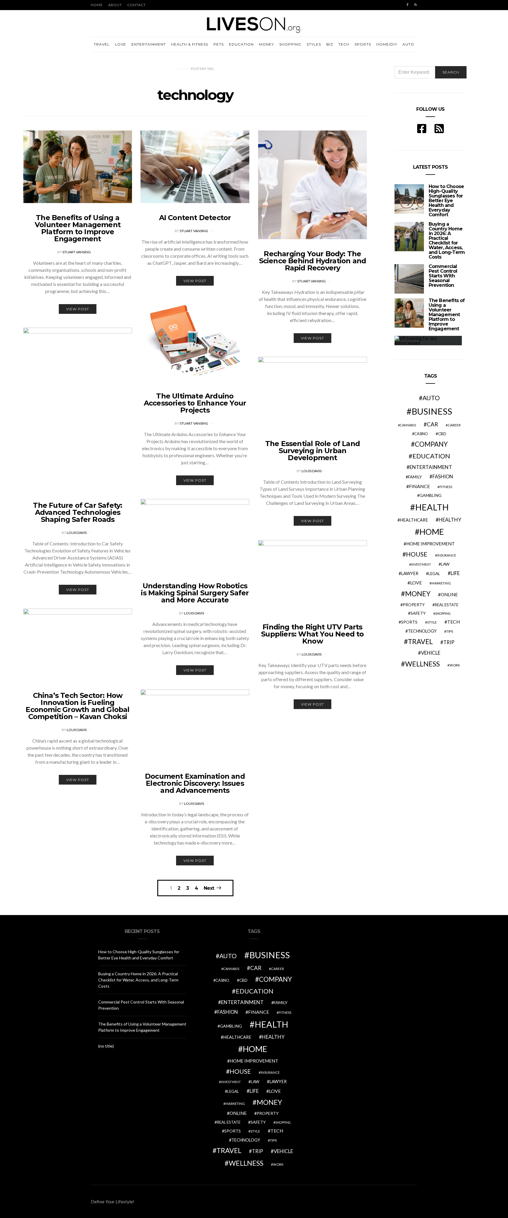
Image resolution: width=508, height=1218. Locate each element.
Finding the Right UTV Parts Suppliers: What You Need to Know (312, 634)
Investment (421, 564)
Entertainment (148, 44)
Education (241, 44)
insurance (446, 555)
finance (419, 486)
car (432, 424)
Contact (136, 5)
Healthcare (414, 519)
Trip (448, 642)
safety (418, 613)
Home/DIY (386, 44)
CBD (442, 433)
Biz (329, 44)
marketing (441, 583)
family (415, 476)
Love (120, 44)
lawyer (409, 573)
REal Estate (446, 604)
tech (453, 621)
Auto (408, 44)
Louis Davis (77, 532)
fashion (442, 477)
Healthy (450, 520)
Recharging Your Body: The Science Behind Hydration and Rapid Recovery (312, 260)
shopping (443, 613)
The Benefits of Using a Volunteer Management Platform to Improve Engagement (78, 228)
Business (432, 411)
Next (209, 888)
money (417, 593)
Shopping (290, 44)
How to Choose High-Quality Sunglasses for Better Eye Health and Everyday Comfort (446, 200)
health (432, 507)
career (454, 425)
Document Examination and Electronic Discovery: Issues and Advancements (195, 783)
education (431, 456)
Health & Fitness (189, 44)
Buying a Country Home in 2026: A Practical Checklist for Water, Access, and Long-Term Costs (447, 240)
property (414, 604)
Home (97, 5)
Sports (363, 44)
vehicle (430, 653)
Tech (343, 44)
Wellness (422, 664)
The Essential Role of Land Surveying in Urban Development (312, 450)
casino (421, 434)
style (432, 622)
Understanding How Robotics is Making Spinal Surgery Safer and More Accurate (195, 593)
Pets (218, 44)
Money (266, 44)
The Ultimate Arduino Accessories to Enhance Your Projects (195, 403)
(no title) (106, 1045)
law (445, 564)
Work (454, 665)
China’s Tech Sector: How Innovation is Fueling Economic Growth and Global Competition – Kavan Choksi (77, 706)
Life (455, 573)
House (416, 554)
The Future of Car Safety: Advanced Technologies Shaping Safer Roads (77, 512)
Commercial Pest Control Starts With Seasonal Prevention (443, 276)
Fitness (446, 487)
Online (449, 594)
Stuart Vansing (76, 252)
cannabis (408, 425)
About (115, 5)
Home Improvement (430, 543)
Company (431, 444)
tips (449, 631)
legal (434, 573)
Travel (102, 44)
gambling (431, 495)
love (416, 582)
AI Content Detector (195, 217)
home (432, 532)
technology (422, 631)
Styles (314, 44)
